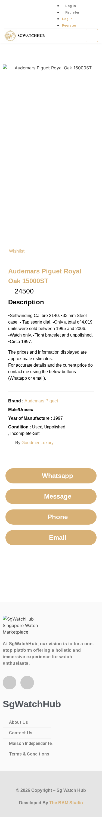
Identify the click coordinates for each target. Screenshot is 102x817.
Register (72, 12)
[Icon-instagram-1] (28, 14)
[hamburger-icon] (92, 35)
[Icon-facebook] (11, 14)
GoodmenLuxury (37, 442)
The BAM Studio (66, 802)
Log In (70, 6)
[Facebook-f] (9, 682)
